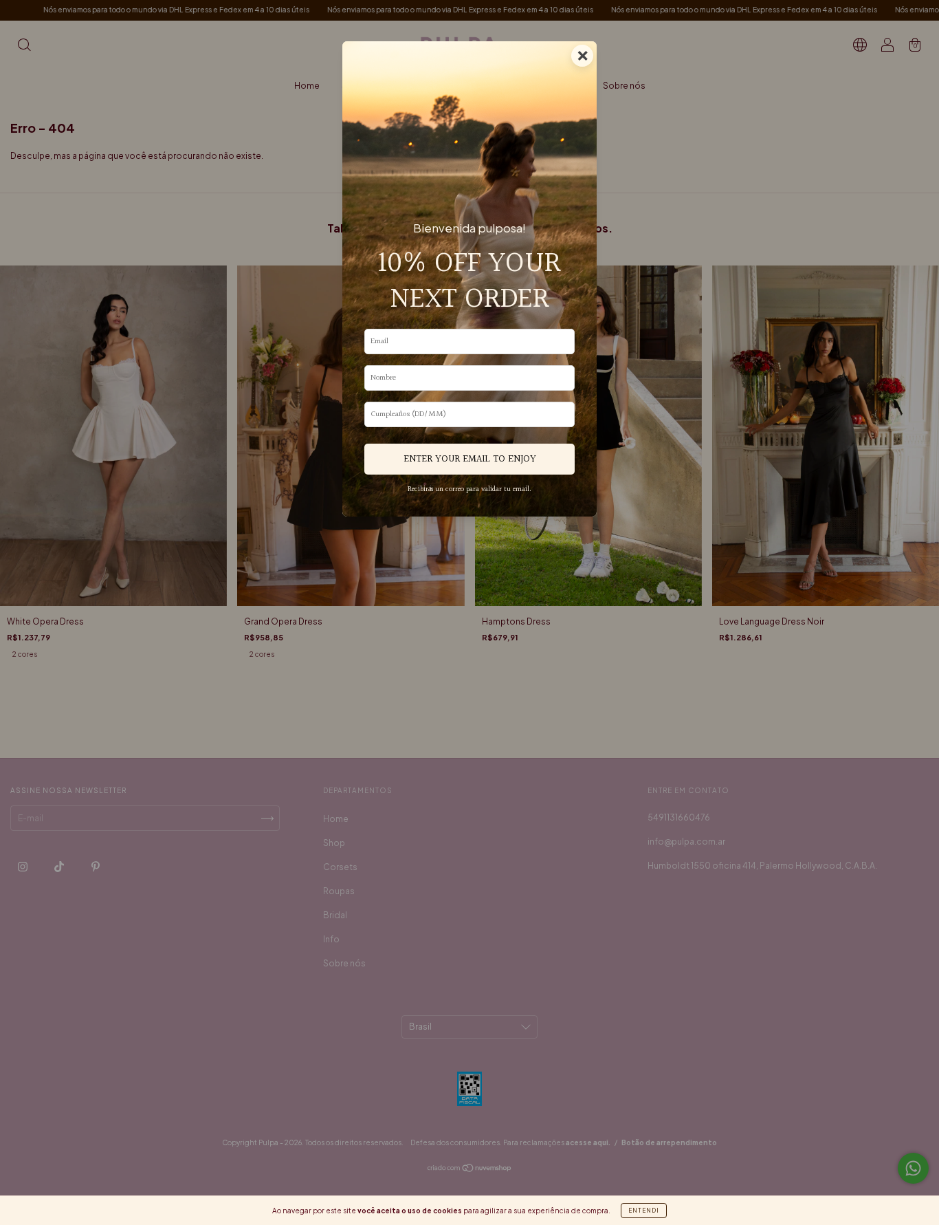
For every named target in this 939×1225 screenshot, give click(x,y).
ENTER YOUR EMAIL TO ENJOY (470, 459)
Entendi (643, 1210)
